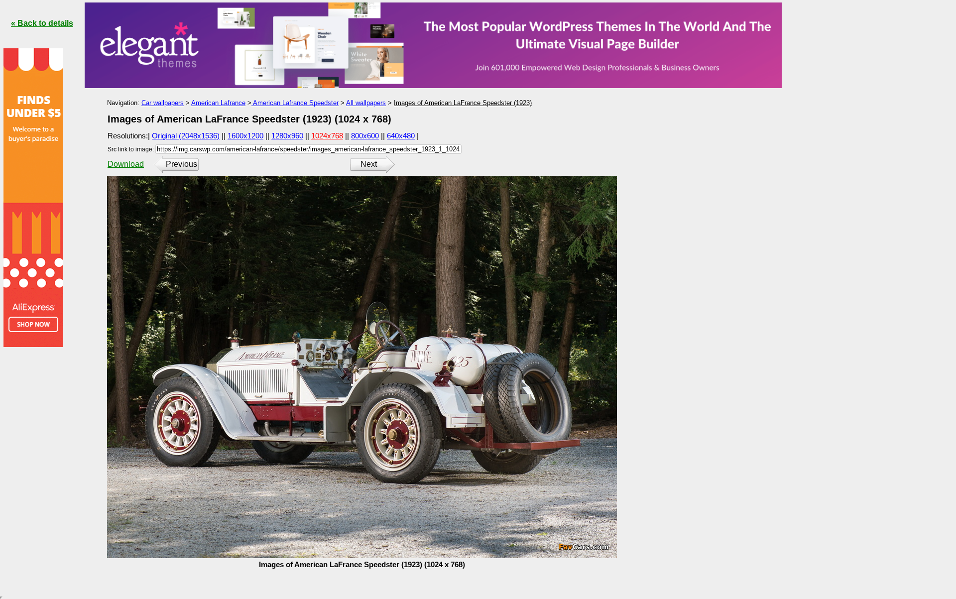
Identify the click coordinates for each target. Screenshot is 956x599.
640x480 (401, 135)
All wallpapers (366, 103)
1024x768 (327, 135)
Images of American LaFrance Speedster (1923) (463, 103)
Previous (181, 164)
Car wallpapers (162, 103)
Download (126, 164)
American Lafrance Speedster (295, 103)
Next (368, 164)
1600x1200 (245, 135)
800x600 (365, 135)
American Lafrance (218, 103)
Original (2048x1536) (186, 135)
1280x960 (287, 135)
